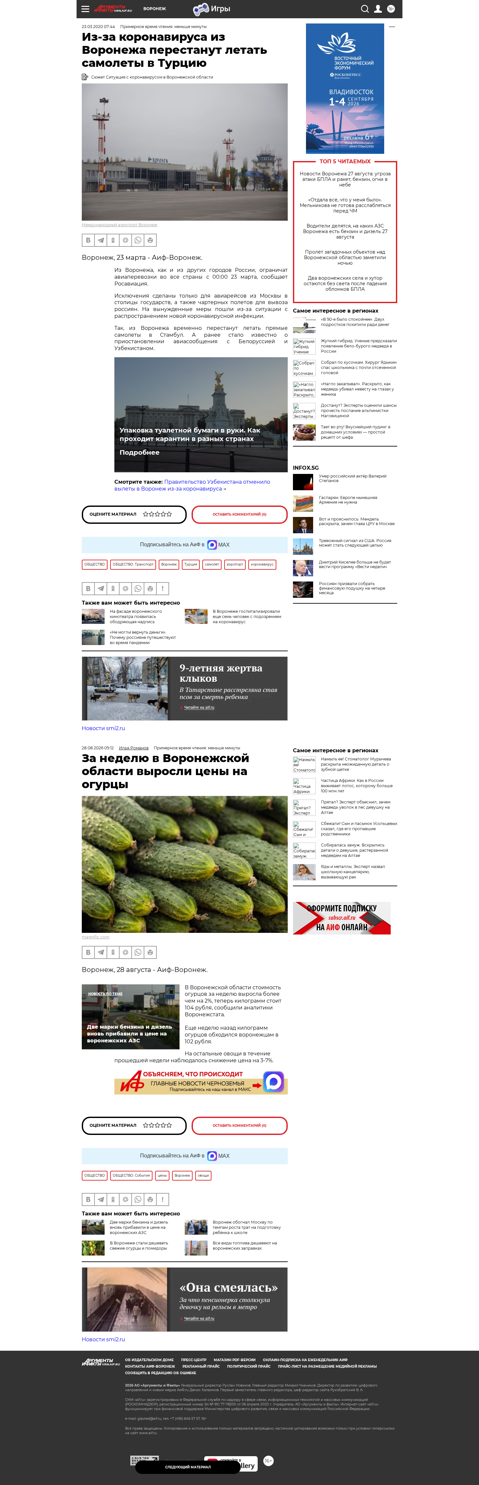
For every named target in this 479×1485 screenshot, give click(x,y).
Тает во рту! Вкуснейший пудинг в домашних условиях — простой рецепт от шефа (355, 432)
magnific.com (95, 936)
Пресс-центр (193, 1360)
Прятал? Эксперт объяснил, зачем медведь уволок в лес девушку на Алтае (355, 807)
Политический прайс (248, 1366)
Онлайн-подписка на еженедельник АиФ (305, 1360)
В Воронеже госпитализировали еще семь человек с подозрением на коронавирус (247, 616)
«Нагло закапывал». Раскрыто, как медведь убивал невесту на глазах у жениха (357, 389)
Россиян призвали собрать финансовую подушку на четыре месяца (352, 588)
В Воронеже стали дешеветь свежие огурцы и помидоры (139, 1246)
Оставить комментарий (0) (240, 514)
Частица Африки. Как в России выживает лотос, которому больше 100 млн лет (357, 785)
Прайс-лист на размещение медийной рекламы (327, 1366)
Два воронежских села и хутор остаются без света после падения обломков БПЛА (345, 283)
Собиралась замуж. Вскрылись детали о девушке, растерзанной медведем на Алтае (354, 850)
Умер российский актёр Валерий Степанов (352, 478)
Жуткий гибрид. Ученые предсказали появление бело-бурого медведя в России (359, 346)
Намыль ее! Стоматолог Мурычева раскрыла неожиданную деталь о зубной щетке (356, 764)
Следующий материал (188, 1467)
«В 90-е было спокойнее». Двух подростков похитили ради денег (355, 322)
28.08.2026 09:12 (98, 747)
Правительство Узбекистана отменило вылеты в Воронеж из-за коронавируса (192, 485)
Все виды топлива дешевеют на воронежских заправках (245, 1246)
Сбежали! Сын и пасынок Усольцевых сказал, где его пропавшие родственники (359, 828)
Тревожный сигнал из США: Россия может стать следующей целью (355, 543)
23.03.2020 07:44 (98, 26)
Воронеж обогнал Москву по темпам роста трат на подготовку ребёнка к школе (247, 1227)
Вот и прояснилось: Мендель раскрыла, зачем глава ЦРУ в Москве (357, 521)
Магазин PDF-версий (234, 1360)
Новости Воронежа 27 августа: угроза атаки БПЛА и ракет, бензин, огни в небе (345, 179)
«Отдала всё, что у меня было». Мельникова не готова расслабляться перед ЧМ (345, 205)
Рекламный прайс (201, 1366)
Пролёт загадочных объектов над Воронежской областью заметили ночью (345, 257)
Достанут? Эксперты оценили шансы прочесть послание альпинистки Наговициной (359, 410)
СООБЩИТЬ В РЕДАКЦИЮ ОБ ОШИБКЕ (160, 1373)
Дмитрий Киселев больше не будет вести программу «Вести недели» (355, 564)
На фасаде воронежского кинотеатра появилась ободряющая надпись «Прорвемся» (122, 619)
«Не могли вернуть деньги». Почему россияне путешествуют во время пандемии (143, 637)
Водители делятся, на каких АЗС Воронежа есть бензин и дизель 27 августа (345, 231)
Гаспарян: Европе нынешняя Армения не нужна (348, 500)
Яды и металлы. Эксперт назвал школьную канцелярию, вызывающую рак (353, 871)
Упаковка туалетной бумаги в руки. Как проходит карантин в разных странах (190, 434)
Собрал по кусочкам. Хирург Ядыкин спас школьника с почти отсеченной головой (359, 367)
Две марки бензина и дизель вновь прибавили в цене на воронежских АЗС (139, 1227)
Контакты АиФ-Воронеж (150, 1366)
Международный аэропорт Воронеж (119, 224)
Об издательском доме (149, 1360)
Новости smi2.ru (103, 728)
